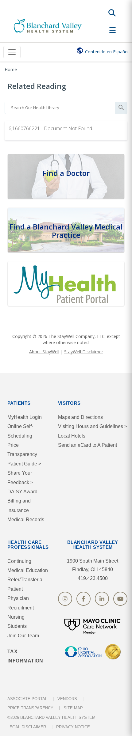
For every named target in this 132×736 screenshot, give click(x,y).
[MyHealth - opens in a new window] (66, 283)
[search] (60, 106)
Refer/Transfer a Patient (24, 584)
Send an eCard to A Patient (87, 445)
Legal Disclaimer (26, 727)
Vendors (67, 698)
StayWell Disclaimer (83, 352)
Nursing (16, 617)
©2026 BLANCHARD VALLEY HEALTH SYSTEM (51, 717)
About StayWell (44, 352)
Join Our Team (23, 635)
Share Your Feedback (20, 477)
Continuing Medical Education (27, 566)
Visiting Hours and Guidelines (92, 426)
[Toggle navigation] (12, 52)
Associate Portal (27, 698)
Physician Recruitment (20, 603)
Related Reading (37, 86)
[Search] (112, 13)
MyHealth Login (24, 417)
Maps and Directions (80, 417)
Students (17, 626)
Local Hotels (71, 435)
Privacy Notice (73, 727)
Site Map (73, 708)
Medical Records (25, 519)
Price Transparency (22, 449)
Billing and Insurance (19, 505)
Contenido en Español (107, 52)
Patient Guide (24, 463)
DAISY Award (22, 491)
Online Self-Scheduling (20, 431)
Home (11, 69)
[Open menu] (112, 30)
